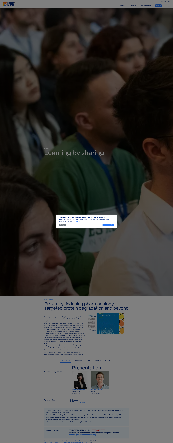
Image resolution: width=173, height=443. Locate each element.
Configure (62, 224)
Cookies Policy (77, 221)
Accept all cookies (108, 224)
